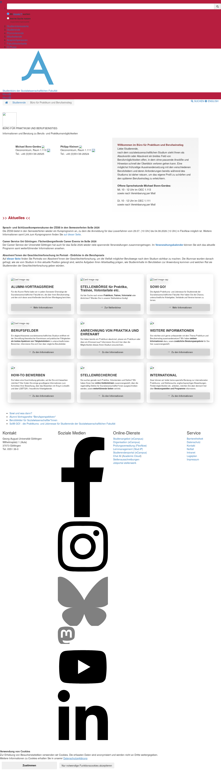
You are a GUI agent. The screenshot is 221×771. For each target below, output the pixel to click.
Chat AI (117, 456)
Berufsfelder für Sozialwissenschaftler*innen (33, 420)
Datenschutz (193, 442)
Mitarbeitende (14, 36)
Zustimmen (29, 765)
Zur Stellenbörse (112, 307)
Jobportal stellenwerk (124, 463)
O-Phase (12, 47)
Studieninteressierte (18, 26)
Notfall (190, 449)
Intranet (191, 452)
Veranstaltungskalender (169, 244)
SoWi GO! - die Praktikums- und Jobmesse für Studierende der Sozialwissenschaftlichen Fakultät (62, 423)
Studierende (13, 29)
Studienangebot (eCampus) (128, 438)
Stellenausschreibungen (126, 459)
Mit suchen (20, 14)
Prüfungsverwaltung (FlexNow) (130, 445)
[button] (7, 94)
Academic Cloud (132, 456)
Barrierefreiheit (195, 438)
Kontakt (191, 445)
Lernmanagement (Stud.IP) (128, 449)
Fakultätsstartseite (17, 43)
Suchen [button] (199, 101)
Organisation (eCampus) (126, 442)
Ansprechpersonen (17, 40)
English (212, 101)
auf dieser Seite (72, 234)
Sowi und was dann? (20, 413)
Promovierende (15, 33)
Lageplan (192, 456)
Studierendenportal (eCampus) (130, 452)
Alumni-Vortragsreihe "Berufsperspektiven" (32, 416)
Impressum (193, 459)
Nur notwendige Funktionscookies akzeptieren (87, 765)
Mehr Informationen (43, 307)
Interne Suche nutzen (20, 18)
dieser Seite (14, 258)
